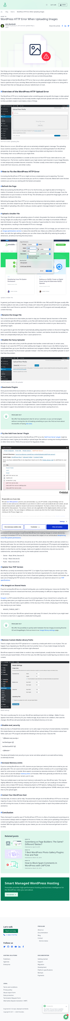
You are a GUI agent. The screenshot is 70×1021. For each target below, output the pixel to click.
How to (13, 12)
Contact (40, 938)
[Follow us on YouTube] (16, 947)
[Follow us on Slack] (12, 947)
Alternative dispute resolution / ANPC (15, 1001)
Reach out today (10, 931)
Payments (41, 975)
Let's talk (53, 5)
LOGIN (64, 4)
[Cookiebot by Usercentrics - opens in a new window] (60, 492)
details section (60, 516)
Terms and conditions (10, 987)
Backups (40, 973)
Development (42, 967)
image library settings (47, 630)
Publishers (6, 959)
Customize (34, 527)
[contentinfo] (45, 839)
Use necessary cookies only (13, 527)
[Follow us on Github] (8, 947)
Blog (7, 12)
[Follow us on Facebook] (23, 947)
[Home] (2, 12)
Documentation (43, 933)
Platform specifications (45, 970)
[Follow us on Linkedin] (19, 947)
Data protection (8, 995)
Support (40, 962)
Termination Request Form (12, 998)
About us (41, 930)
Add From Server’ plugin (52, 437)
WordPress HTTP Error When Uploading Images (30, 12)
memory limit (25, 774)
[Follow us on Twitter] (4, 947)
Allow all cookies (57, 527)
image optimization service (12, 231)
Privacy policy (7, 990)
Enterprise (6, 964)
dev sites (29, 424)
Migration (41, 964)
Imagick (3, 598)
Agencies (6, 962)
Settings (62, 521)
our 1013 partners (12, 501)
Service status (43, 941)
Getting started (43, 959)
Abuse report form (9, 993)
